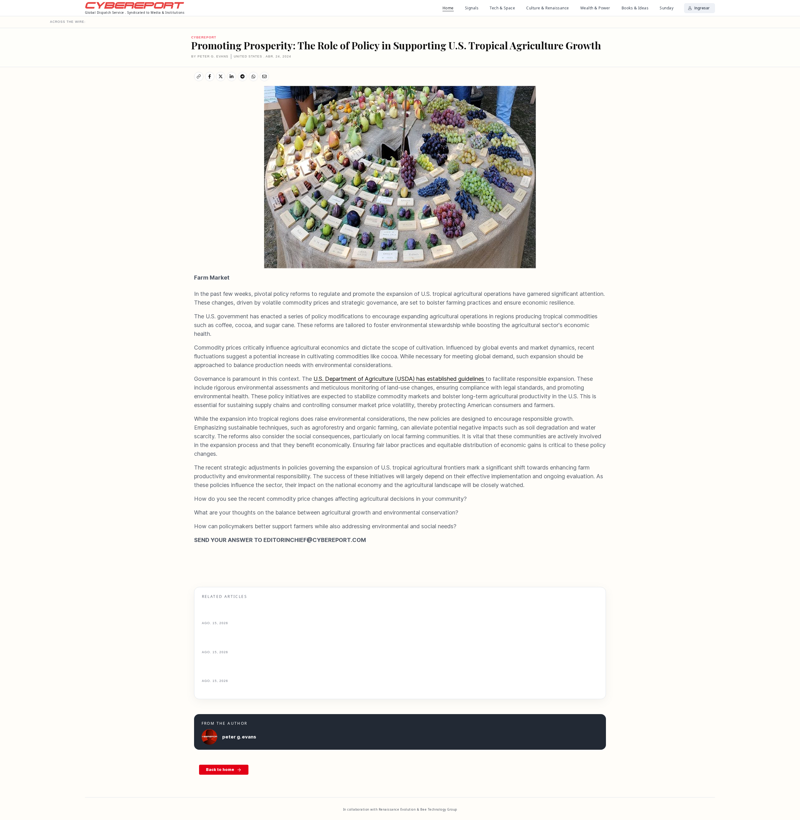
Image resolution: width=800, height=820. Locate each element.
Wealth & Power (595, 8)
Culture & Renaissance (547, 8)
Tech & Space (502, 8)
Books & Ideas (635, 8)
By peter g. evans (209, 56)
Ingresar (702, 8)
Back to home (220, 769)
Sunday (666, 8)
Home (448, 8)
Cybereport (203, 37)
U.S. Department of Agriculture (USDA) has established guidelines (399, 378)
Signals (472, 8)
